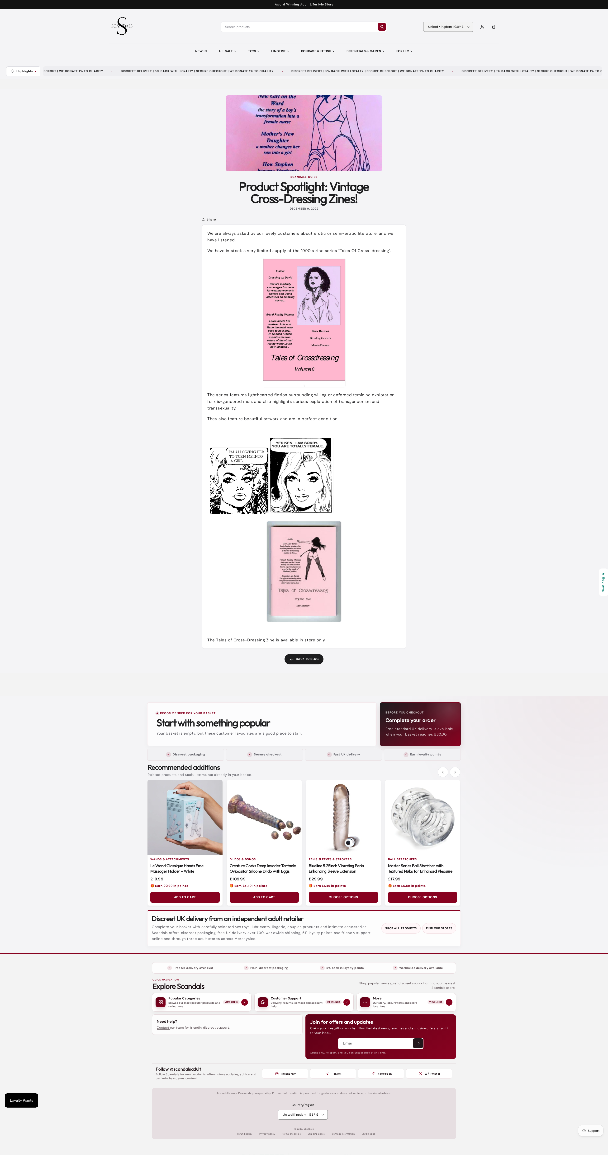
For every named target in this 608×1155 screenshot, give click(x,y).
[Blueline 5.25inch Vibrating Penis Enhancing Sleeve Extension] (343, 817)
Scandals (309, 1128)
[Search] (382, 27)
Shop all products (401, 928)
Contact (163, 1028)
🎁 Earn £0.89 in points (407, 886)
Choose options (343, 897)
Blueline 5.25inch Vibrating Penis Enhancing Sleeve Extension (336, 868)
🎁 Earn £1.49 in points (327, 886)
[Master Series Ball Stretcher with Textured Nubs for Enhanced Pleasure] (422, 817)
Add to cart (185, 897)
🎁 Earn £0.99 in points (169, 886)
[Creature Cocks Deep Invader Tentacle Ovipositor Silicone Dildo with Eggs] (264, 817)
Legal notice (368, 1133)
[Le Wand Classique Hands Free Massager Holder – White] (185, 817)
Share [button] (211, 219)
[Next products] (455, 772)
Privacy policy (267, 1133)
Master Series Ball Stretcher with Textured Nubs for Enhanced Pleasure (420, 868)
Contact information (343, 1133)
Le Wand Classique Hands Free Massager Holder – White (176, 868)
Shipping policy (316, 1133)
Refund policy (244, 1133)
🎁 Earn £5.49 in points (248, 886)
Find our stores (439, 928)
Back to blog (307, 659)
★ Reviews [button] (603, 582)
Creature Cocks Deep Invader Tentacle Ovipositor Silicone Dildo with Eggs (263, 868)
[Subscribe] (418, 1043)
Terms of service (291, 1133)
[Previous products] (443, 772)
